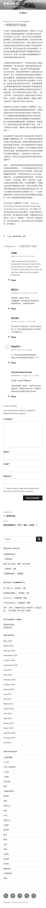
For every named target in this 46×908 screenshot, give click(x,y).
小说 (5, 815)
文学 (5, 844)
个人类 (9, 236)
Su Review (8, 627)
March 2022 (8, 704)
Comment (8, 419)
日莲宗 (6, 854)
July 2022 (7, 699)
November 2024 (10, 655)
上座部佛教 (8, 757)
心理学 (6, 825)
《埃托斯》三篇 (10, 569)
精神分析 (7, 869)
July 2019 (7, 743)
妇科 (5, 811)
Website (7, 476)
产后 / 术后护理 (9, 767)
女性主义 (7, 806)
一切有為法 (8, 559)
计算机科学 (8, 873)
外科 (5, 801)
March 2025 (8, 646)
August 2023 (9, 689)
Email (7, 464)
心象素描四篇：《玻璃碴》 (14, 574)
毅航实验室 (11, 3)
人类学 (6, 777)
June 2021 (8, 714)
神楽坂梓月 (26, 21)
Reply (13, 280)
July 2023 (7, 694)
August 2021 (9, 709)
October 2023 (9, 685)
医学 (5, 786)
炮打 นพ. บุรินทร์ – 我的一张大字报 (17, 564)
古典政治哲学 (17, 236)
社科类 (6, 859)
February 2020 (9, 733)
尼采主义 (7, 820)
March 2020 (8, 728)
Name (7, 452)
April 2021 (8, 718)
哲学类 (6, 796)
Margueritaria (9, 624)
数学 (5, 840)
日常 (24, 236)
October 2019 (9, 738)
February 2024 (9, 680)
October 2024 (9, 660)
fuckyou (7, 598)
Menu (24, 13)
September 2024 (11, 665)
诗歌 (5, 878)
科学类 (6, 864)
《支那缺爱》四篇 (20, 598)
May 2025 (8, 641)
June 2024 (8, 675)
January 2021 (9, 723)
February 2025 (9, 651)
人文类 (6, 772)
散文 (5, 835)
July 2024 (7, 670)
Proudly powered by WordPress (16, 902)
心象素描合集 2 (10, 554)
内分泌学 (7, 782)
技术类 (6, 830)
